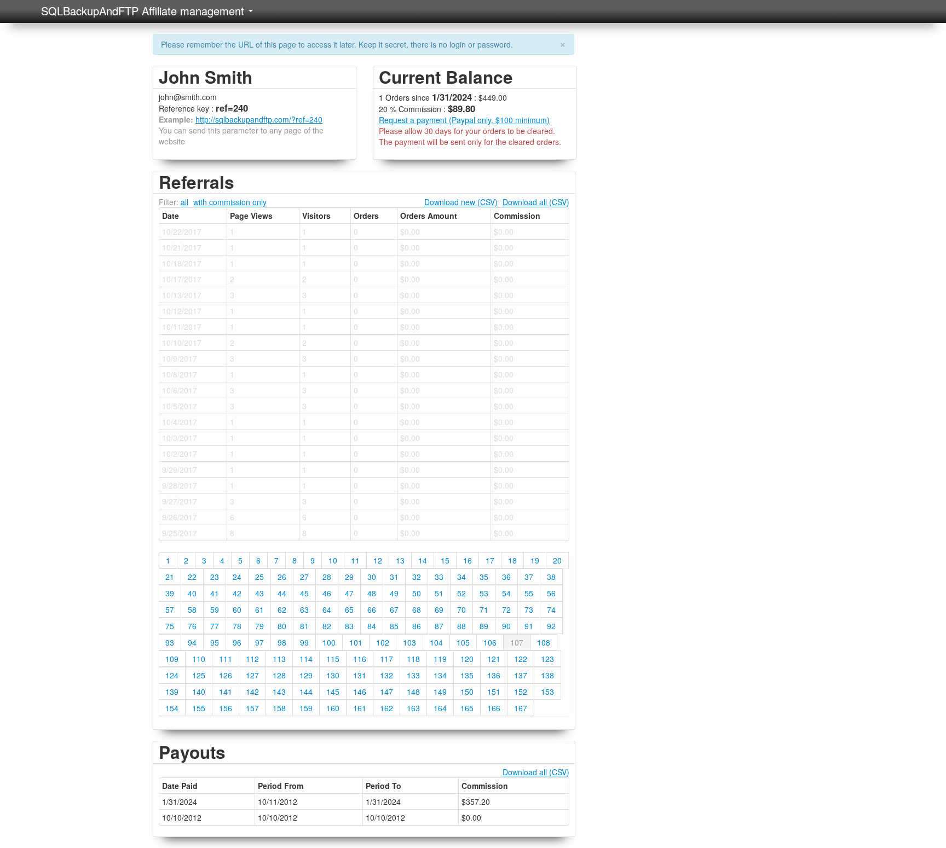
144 (306, 691)
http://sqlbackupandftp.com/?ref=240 (258, 119)
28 (326, 576)
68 (416, 609)
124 (171, 675)
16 (467, 560)
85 (394, 625)
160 (332, 707)
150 (467, 691)
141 (225, 691)
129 (306, 675)
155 (198, 707)
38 (551, 576)
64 (326, 609)
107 (516, 642)
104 (436, 642)
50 (416, 593)
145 (332, 691)
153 (547, 691)
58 (192, 609)
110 (198, 658)
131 (359, 675)
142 (252, 691)
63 (304, 609)
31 (394, 576)
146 (359, 691)
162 (386, 707)
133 (413, 675)
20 (557, 560)
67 (394, 609)
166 (493, 707)
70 (461, 609)
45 (304, 593)
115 (332, 658)
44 (282, 593)
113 (279, 658)
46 (326, 593)
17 (490, 560)
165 (467, 707)
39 (169, 593)
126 (225, 675)
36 (506, 576)
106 (490, 642)
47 (349, 593)
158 (279, 707)
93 (169, 642)
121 (493, 658)
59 (214, 609)
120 (467, 658)
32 (416, 576)
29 (349, 576)
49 (394, 593)
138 (547, 675)
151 (493, 691)
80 (282, 625)
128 (279, 675)
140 (198, 691)
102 (382, 642)
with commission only (230, 201)
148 (413, 691)
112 (252, 658)
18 (512, 560)
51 (439, 593)
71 (484, 609)
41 (214, 593)
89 (484, 625)
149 (440, 691)
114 (306, 658)
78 (237, 625)
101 (355, 642)
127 (252, 675)
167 (520, 707)
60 (237, 609)
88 (461, 625)
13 (400, 560)
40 (192, 593)
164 (440, 707)
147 (386, 691)
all (184, 201)
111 (225, 658)
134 (440, 675)
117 (386, 658)
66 (371, 609)
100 (329, 642)
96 (237, 642)
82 (326, 625)
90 (506, 625)
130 (332, 675)
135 (467, 675)
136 (493, 675)
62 (282, 609)
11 (355, 560)
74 (551, 609)
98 (282, 642)
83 (349, 625)
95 (214, 642)
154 (171, 707)
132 (386, 675)
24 (237, 576)
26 (282, 576)
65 (349, 609)
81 (304, 625)
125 (198, 675)
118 (413, 658)
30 (371, 576)
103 (409, 642)
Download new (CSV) (461, 201)
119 (440, 658)
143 (279, 691)
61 (259, 609)
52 (461, 593)
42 (237, 593)
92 (551, 625)
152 (520, 691)
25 (259, 576)
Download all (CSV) (536, 201)
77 (214, 625)
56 (551, 593)
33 (439, 576)
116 (359, 658)
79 (259, 625)
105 (463, 642)
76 (192, 625)
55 (528, 593)
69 (439, 609)
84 (371, 625)
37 (528, 576)
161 (359, 707)
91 (528, 625)
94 (192, 642)
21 (169, 576)
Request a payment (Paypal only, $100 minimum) (464, 119)
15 (445, 560)
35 (484, 576)
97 (259, 642)
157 (252, 707)
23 (214, 576)
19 (534, 560)
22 (192, 576)
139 (171, 691)
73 (528, 609)
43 (259, 593)
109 (171, 658)
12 (377, 560)
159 (306, 707)
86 (416, 625)
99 (304, 642)
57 (169, 609)
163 (413, 707)
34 (461, 576)
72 (506, 609)
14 (422, 560)
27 (304, 576)
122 (520, 658)
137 (520, 675)
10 (332, 560)
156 (225, 707)
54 (506, 593)
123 (547, 658)
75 (169, 625)
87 (439, 625)
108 (543, 642)
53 (484, 593)
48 (371, 593)
